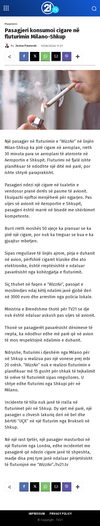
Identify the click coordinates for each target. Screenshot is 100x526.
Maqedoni (11, 24)
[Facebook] (24, 56)
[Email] (56, 56)
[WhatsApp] (45, 56)
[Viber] (66, 56)
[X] (34, 56)
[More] (78, 56)
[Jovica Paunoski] (8, 45)
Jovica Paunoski (26, 45)
